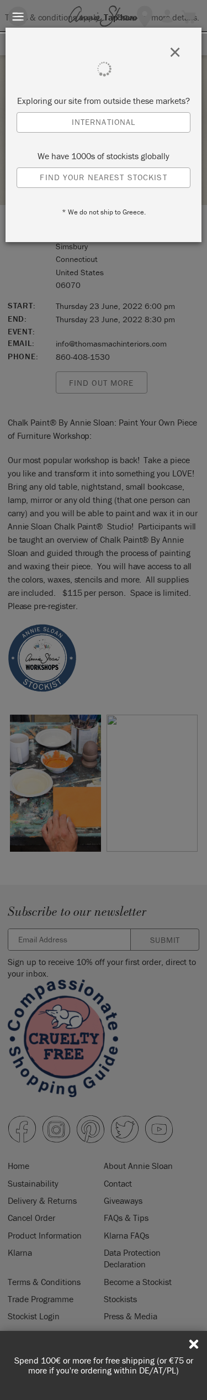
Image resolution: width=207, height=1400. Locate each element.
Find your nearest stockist (103, 177)
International (104, 122)
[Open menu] (18, 16)
